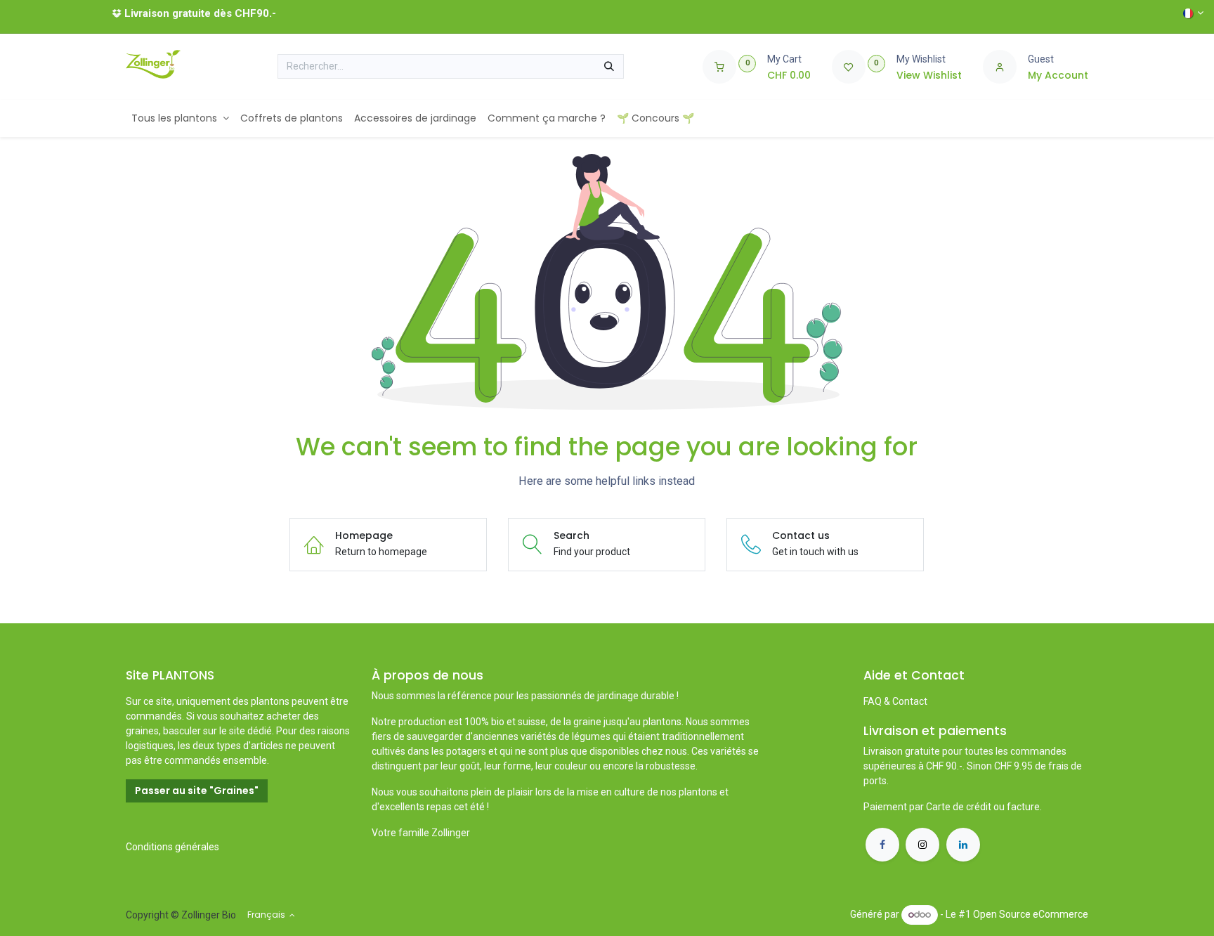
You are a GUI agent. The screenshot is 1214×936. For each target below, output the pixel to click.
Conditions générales (172, 846)
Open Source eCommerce (1030, 914)
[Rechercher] (609, 67)
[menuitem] (180, 118)
